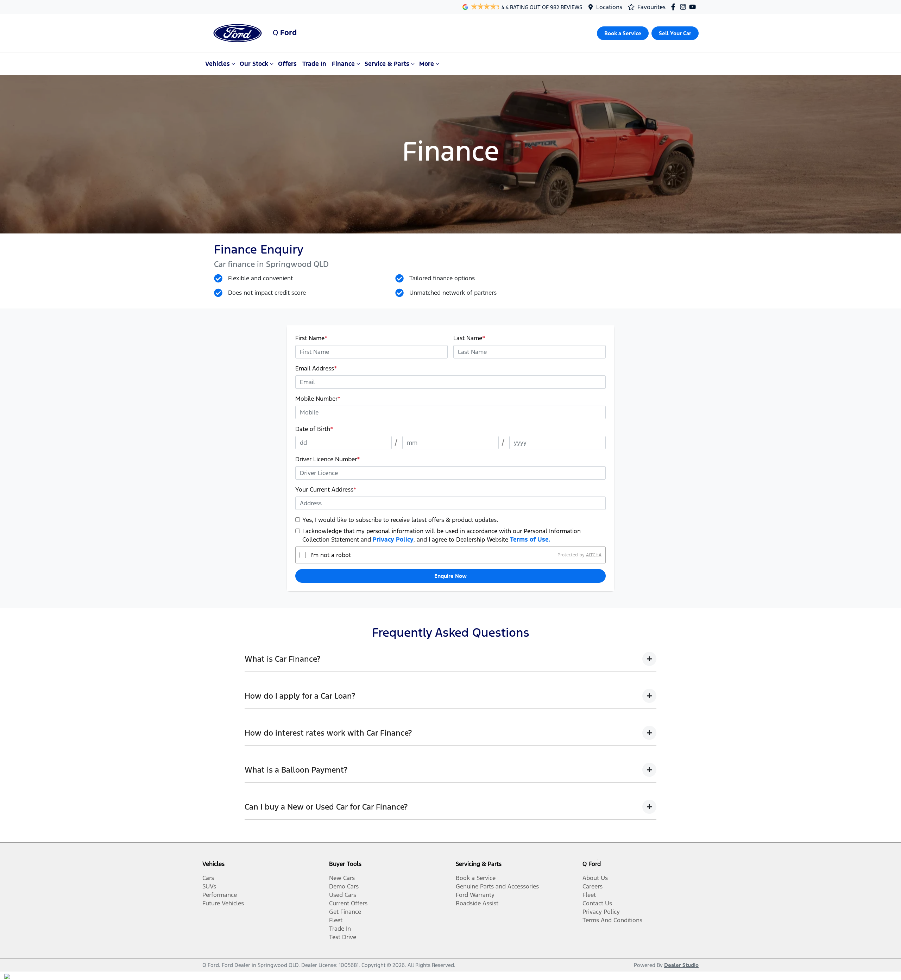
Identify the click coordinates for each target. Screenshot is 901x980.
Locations (609, 7)
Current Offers (348, 903)
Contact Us (597, 903)
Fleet (335, 920)
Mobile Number (318, 398)
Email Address (316, 368)
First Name (311, 338)
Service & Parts (387, 64)
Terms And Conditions (612, 920)
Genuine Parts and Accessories (497, 886)
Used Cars (342, 895)
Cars (208, 878)
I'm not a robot (330, 555)
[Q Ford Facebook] (674, 7)
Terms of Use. (530, 539)
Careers (592, 886)
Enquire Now (450, 576)
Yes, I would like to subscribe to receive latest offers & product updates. (400, 520)
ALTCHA (593, 555)
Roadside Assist (477, 903)
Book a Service (476, 878)
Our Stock (254, 64)
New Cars (342, 878)
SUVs (209, 886)
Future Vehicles (223, 903)
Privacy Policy (393, 539)
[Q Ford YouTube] (694, 7)
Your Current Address (326, 489)
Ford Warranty (475, 895)
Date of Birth (314, 429)
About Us (595, 878)
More (426, 64)
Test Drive (342, 937)
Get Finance (345, 912)
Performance (219, 895)
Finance (343, 64)
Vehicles (217, 64)
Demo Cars (344, 886)
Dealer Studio (681, 965)
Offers (287, 64)
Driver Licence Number (327, 459)
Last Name (469, 338)
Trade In (314, 64)
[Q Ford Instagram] (684, 7)
